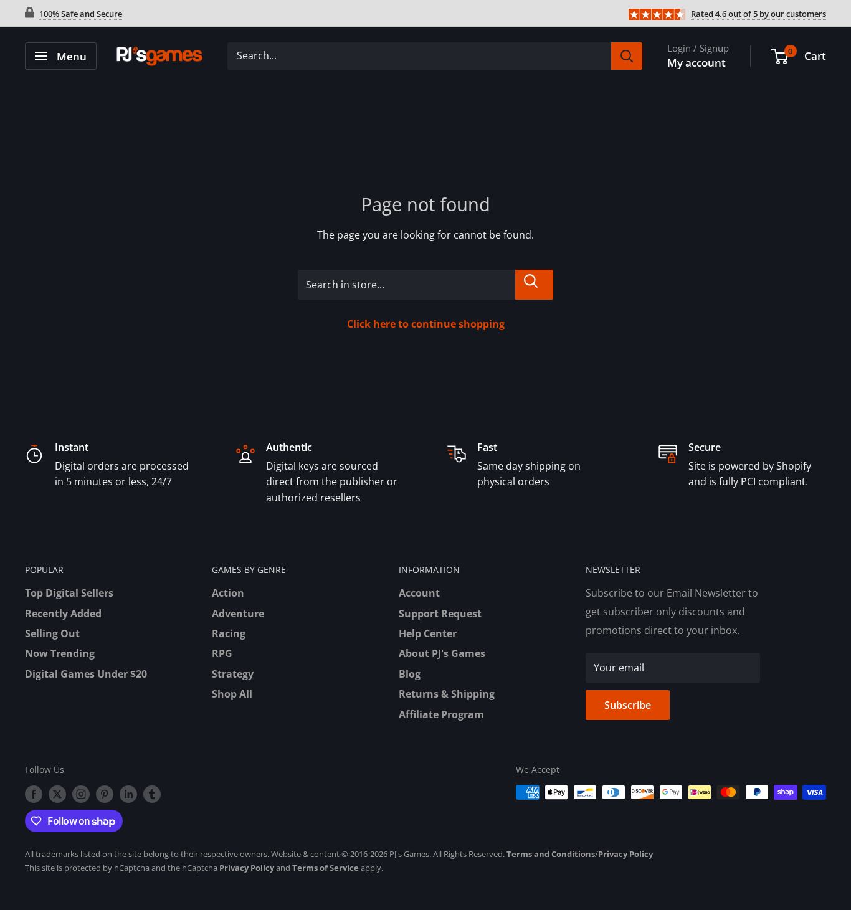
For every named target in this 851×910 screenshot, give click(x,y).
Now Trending (60, 653)
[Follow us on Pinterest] (104, 793)
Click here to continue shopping (426, 324)
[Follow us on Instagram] (81, 793)
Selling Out (52, 633)
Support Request (440, 613)
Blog (410, 674)
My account (696, 62)
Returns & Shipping (447, 694)
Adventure (238, 613)
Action (228, 593)
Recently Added (63, 613)
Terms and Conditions (550, 854)
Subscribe (627, 705)
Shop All (232, 694)
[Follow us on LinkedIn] (128, 793)
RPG (222, 653)
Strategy (233, 674)
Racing (228, 633)
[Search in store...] (534, 285)
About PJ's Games (442, 653)
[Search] (626, 56)
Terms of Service (325, 867)
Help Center (428, 633)
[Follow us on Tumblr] (152, 793)
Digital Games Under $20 (86, 674)
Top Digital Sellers (69, 593)
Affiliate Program (441, 714)
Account (419, 593)
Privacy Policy (625, 854)
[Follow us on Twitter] (57, 793)
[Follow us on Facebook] (33, 793)
